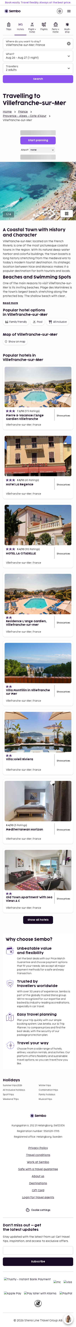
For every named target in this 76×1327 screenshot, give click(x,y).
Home (7, 111)
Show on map (16, 341)
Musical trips (45, 1099)
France (23, 111)
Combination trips (48, 1090)
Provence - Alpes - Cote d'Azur (24, 116)
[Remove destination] (69, 43)
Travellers (12, 66)
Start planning (38, 140)
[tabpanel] (38, 60)
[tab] (8, 28)
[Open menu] (69, 11)
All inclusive (60, 321)
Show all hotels (38, 920)
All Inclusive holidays (14, 1090)
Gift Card (38, 1190)
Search (38, 79)
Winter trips (45, 1085)
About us (38, 1176)
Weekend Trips (11, 1099)
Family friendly (18, 321)
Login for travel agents (38, 1197)
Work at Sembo (38, 1162)
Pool (39, 321)
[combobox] (35, 45)
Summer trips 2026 (12, 1085)
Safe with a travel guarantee (38, 1169)
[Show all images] (66, 213)
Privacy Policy (38, 1148)
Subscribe (38, 1261)
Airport (24, 150)
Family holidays (47, 1094)
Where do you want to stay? (23, 41)
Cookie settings (41, 1210)
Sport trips (8, 1094)
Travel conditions (38, 1155)
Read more (10, 303)
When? (10, 54)
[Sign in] (60, 11)
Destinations (38, 1183)
